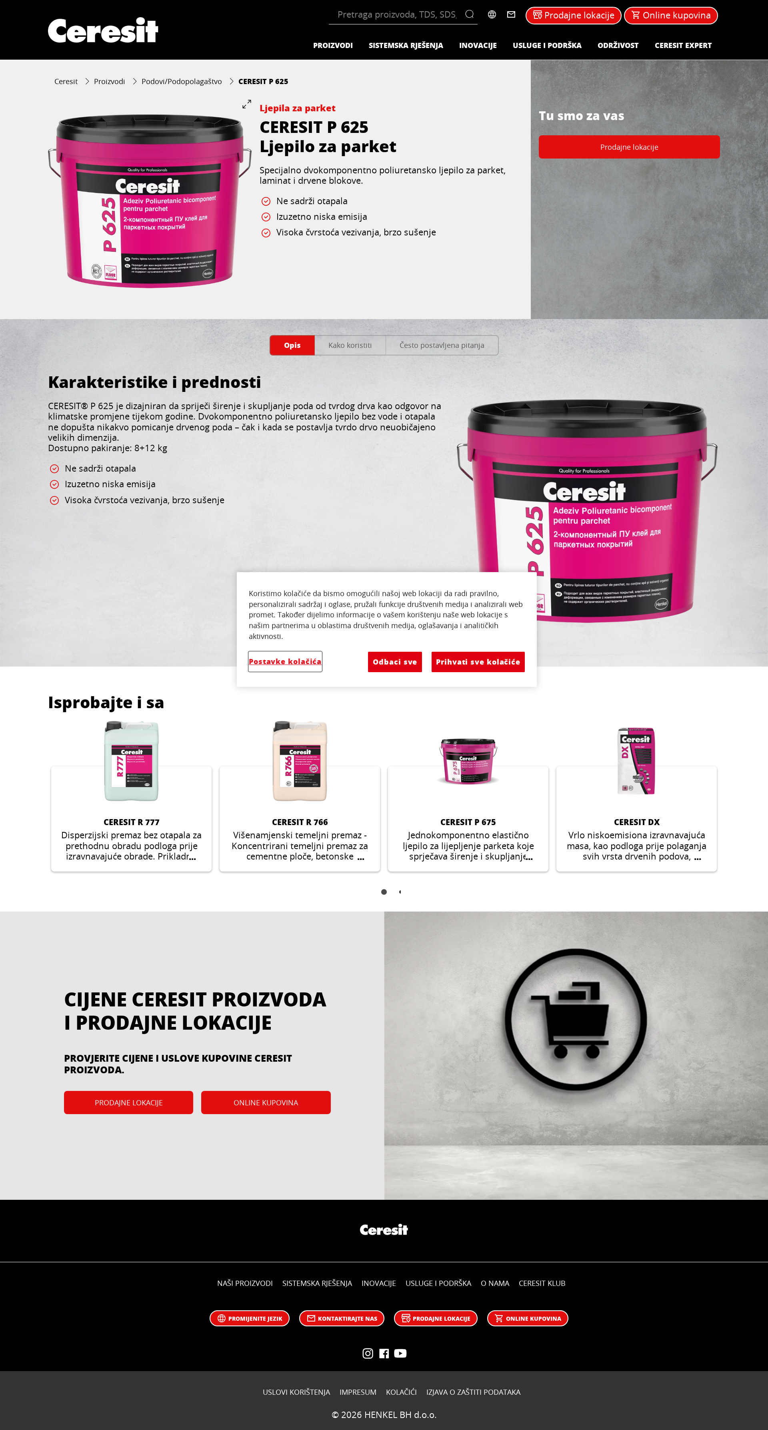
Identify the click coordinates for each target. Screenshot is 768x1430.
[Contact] (511, 14)
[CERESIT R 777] (131, 796)
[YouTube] (368, 1354)
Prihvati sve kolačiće (478, 662)
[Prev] (38, 802)
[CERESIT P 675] (468, 796)
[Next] (729, 802)
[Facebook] (384, 1354)
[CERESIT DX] (636, 796)
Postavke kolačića (285, 661)
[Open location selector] (492, 14)
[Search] (471, 14)
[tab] (292, 345)
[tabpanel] (384, 506)
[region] (387, 629)
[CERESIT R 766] (300, 796)
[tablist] (384, 898)
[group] (150, 201)
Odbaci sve (395, 662)
